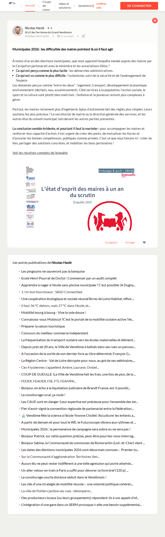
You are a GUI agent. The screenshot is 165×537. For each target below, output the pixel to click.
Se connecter (139, 6)
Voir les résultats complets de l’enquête (40, 153)
